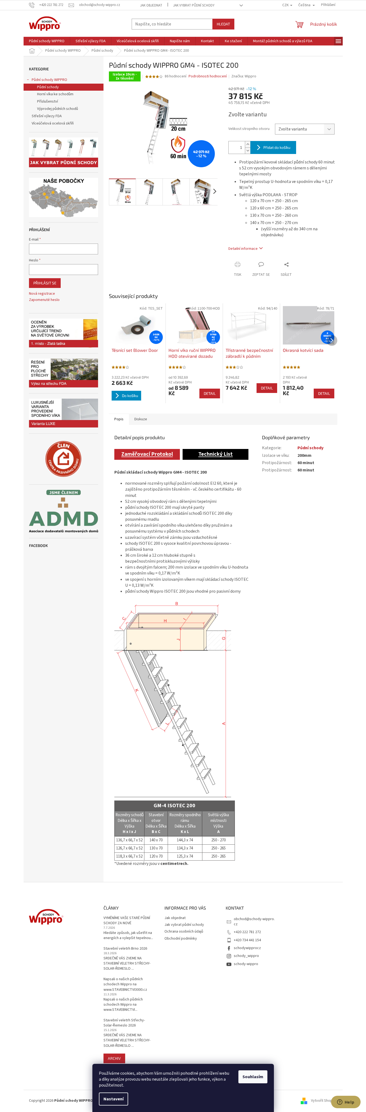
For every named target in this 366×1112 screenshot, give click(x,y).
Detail (210, 393)
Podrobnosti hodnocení (208, 76)
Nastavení (113, 1099)
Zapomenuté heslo (44, 300)
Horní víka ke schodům (55, 94)
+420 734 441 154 (247, 940)
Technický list (215, 454)
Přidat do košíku (276, 147)
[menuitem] (47, 41)
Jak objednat (151, 5)
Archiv (114, 1058)
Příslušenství (47, 101)
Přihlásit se (44, 283)
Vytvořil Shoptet (324, 1100)
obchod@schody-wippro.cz (254, 921)
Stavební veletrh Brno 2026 (125, 948)
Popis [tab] (119, 419)
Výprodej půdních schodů (57, 108)
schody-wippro (246, 964)
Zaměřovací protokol (147, 454)
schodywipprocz (247, 948)
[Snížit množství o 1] (247, 150)
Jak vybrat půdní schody (194, 5)
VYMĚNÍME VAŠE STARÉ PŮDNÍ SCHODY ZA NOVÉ (126, 921)
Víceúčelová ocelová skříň (53, 123)
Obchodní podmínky (180, 938)
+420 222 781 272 (247, 932)
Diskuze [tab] (140, 419)
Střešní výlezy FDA (47, 116)
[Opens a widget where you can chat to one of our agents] (346, 1102)
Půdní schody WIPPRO (49, 80)
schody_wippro (246, 956)
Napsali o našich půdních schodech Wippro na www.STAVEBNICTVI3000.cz (125, 984)
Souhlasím (252, 1077)
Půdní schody (48, 87)
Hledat (223, 24)
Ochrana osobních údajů (183, 931)
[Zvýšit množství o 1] (247, 144)
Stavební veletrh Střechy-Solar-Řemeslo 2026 (124, 1023)
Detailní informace (243, 248)
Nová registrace (42, 293)
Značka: (243, 76)
